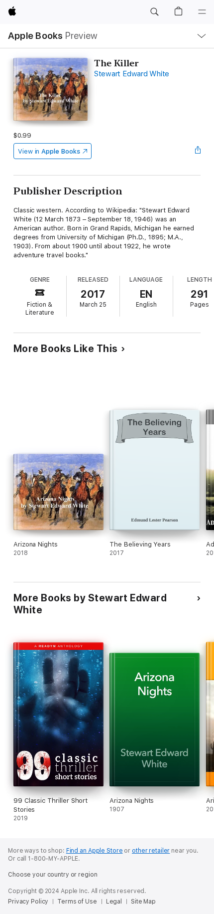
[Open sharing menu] (197, 151)
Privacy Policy (28, 901)
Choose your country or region (53, 874)
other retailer (151, 850)
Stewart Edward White (131, 73)
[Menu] (202, 12)
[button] (154, 12)
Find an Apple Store (94, 850)
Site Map (143, 901)
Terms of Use (77, 901)
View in (49, 151)
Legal (114, 901)
